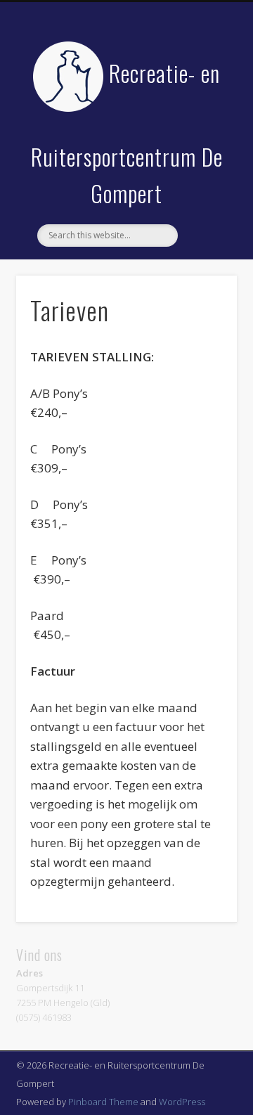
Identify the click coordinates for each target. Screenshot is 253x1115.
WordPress (182, 1101)
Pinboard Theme (103, 1101)
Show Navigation (204, 126)
